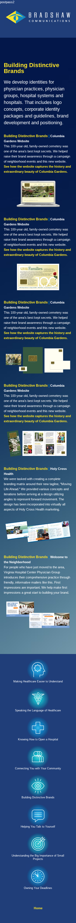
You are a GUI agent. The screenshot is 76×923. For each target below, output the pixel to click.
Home (38, 908)
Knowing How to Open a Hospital (38, 739)
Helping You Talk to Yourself (38, 826)
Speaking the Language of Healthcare (38, 710)
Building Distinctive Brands (38, 797)
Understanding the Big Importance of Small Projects (38, 857)
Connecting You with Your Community (38, 768)
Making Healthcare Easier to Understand (38, 681)
